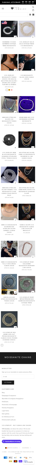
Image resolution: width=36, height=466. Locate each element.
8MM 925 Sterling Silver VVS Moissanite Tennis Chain (9, 120)
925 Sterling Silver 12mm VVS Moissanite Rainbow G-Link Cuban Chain (27, 155)
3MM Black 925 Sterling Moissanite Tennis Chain (9, 299)
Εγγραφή (8, 382)
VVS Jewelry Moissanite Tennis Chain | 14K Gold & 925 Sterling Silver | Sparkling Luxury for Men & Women (9, 80)
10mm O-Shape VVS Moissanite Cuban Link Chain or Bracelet (27, 227)
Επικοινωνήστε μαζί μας (9, 420)
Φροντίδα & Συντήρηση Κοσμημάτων (12, 398)
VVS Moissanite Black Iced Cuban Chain (27, 77)
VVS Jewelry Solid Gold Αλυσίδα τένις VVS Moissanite (26, 43)
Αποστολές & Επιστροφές (9, 404)
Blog (3, 392)
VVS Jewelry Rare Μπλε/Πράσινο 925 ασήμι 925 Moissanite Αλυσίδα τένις (26, 300)
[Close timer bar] (35, 1)
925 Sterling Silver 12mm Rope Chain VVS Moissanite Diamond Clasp (27, 190)
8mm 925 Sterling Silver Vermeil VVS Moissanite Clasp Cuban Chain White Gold (9, 191)
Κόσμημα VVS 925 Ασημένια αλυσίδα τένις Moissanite (9, 43)
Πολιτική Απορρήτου (8, 408)
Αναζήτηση (5, 401)
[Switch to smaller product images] (33, 15)
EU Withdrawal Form (8, 417)
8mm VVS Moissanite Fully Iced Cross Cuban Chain (9, 263)
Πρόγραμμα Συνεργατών (9, 395)
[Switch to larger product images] (30, 15)
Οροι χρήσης (5, 414)
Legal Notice (5, 411)
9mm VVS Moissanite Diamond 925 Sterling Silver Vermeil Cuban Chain (9, 228)
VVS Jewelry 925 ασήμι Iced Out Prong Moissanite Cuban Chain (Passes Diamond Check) (9, 336)
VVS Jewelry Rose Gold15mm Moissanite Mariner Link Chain (27, 264)
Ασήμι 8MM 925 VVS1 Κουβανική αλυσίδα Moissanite (26, 119)
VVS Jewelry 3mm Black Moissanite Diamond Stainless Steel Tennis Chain (9, 155)
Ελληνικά (25, 447)
